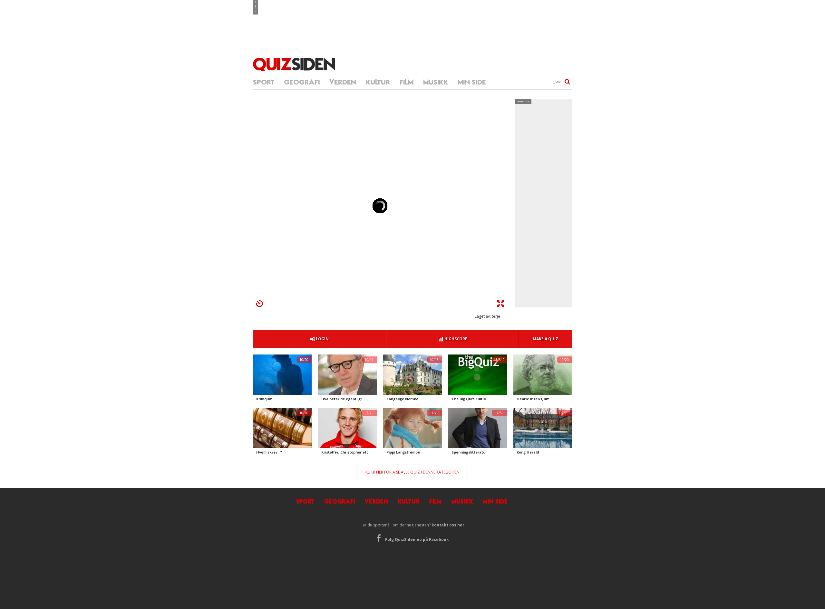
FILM (406, 82)
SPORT (263, 82)
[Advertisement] (412, 19)
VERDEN (342, 82)
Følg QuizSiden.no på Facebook (416, 539)
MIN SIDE (472, 82)
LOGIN (322, 339)
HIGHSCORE (455, 339)
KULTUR (378, 82)
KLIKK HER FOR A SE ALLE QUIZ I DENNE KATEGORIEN (412, 472)
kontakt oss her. (449, 525)
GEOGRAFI (302, 82)
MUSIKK (435, 82)
